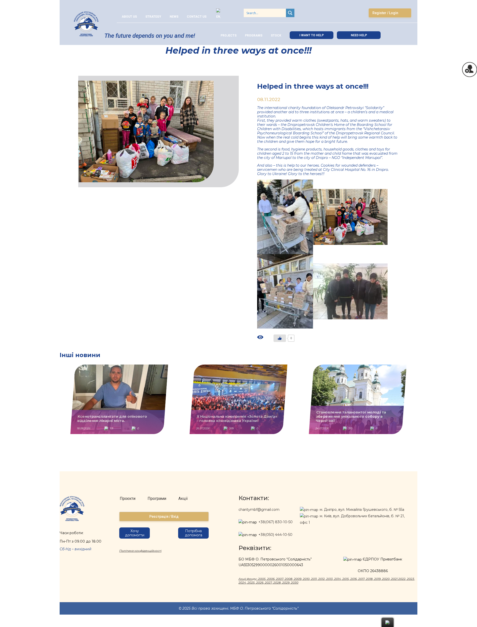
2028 (277, 582)
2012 (321, 579)
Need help (359, 35)
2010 (306, 579)
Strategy (153, 16)
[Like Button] (280, 338)
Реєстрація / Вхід (164, 516)
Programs (253, 35)
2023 (410, 579)
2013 (329, 579)
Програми (157, 498)
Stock (276, 35)
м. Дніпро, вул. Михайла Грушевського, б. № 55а (361, 509)
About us (129, 16)
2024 (242, 582)
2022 (401, 579)
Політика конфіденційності (140, 551)
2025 (251, 582)
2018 (369, 579)
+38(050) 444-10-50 (275, 534)
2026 (259, 582)
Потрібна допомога (193, 533)
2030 (294, 582)
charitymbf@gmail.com (258, 509)
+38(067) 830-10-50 (275, 522)
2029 (285, 582)
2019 (377, 579)
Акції (183, 498)
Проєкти (127, 498)
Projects (229, 35)
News (174, 16)
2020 (386, 579)
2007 (279, 579)
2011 (314, 579)
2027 (268, 582)
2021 (394, 579)
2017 (361, 579)
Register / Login (385, 13)
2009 (297, 579)
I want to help (311, 35)
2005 (262, 579)
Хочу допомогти (134, 533)
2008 (288, 579)
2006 (271, 579)
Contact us (196, 16)
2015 (345, 579)
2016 (353, 579)
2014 (337, 579)
